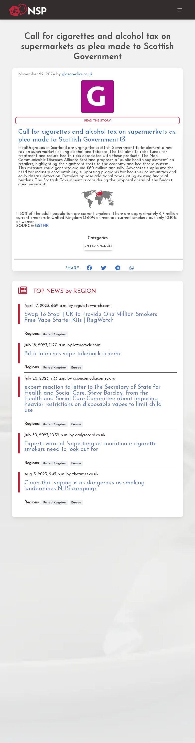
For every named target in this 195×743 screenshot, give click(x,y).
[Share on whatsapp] (132, 268)
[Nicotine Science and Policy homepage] (28, 9)
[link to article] (97, 96)
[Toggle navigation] (180, 10)
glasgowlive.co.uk (77, 74)
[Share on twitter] (104, 268)
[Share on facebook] (90, 268)
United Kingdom (98, 245)
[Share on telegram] (118, 268)
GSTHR (42, 226)
